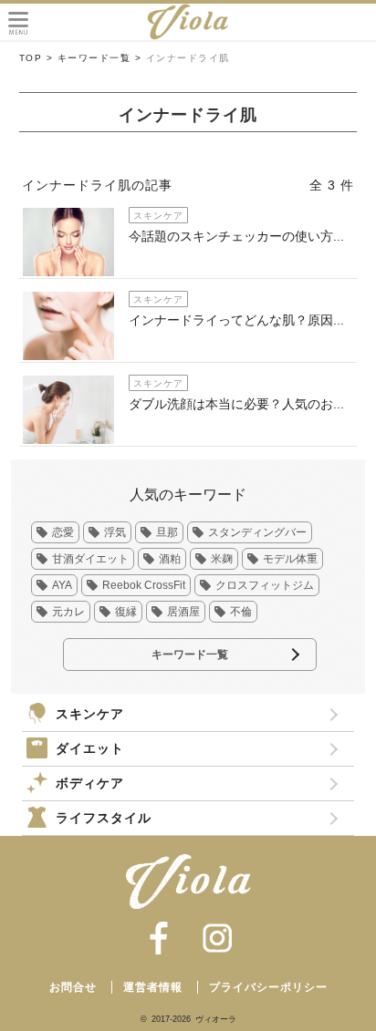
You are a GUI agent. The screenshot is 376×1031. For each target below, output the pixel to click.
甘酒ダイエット (90, 558)
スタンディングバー (257, 532)
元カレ (68, 611)
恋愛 (63, 532)
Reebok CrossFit (143, 585)
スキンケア (90, 713)
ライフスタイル (103, 817)
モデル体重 (290, 558)
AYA (62, 585)
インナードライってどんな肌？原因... (236, 320)
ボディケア (90, 783)
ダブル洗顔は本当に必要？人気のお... (236, 404)
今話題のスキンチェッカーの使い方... (236, 236)
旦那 (167, 532)
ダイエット (90, 748)
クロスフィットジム (264, 585)
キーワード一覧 (189, 654)
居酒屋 (183, 611)
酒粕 (170, 558)
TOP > (36, 58)
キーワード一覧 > (99, 58)
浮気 (115, 532)
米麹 (222, 558)
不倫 (241, 611)
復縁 (126, 611)
